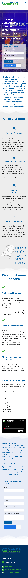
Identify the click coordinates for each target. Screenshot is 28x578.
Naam (6, 50)
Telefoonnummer (9, 55)
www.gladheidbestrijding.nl (13, 572)
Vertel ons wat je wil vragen (12, 513)
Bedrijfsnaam (8, 494)
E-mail (6, 500)
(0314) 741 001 (6, 308)
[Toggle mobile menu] (25, 2)
